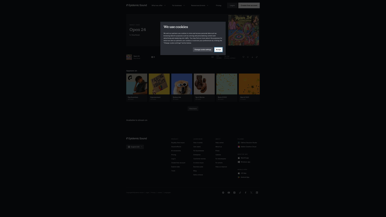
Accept (218, 49)
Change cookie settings (203, 49)
